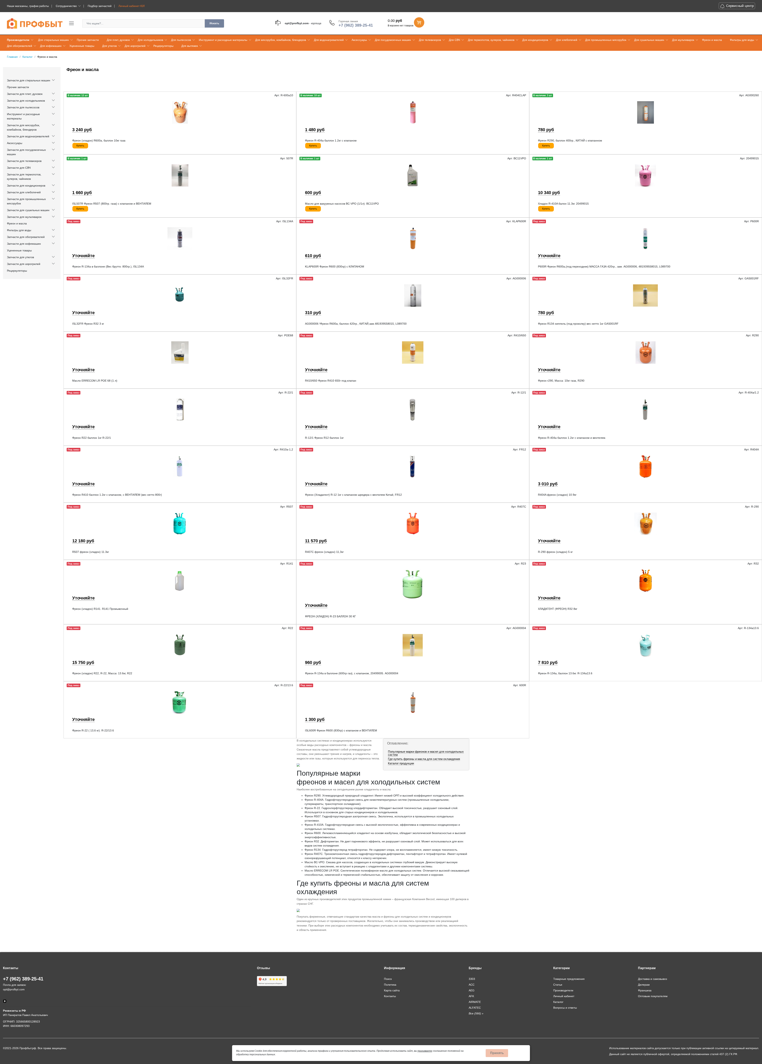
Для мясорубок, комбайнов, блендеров (280, 39)
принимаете (425, 1051)
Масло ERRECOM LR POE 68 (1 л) (94, 380)
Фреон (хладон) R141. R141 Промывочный (100, 608)
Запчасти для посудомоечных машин (26, 152)
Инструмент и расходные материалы (223, 39)
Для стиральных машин (53, 39)
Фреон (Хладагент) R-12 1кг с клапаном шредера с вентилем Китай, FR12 (353, 494)
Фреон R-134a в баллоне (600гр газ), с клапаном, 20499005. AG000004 (351, 673)
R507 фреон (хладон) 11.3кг (90, 551)
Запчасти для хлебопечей (24, 192)
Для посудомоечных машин (393, 39)
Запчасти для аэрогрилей (23, 264)
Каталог (558, 1001)
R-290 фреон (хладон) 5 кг (555, 551)
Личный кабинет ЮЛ (131, 6)
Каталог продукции (401, 763)
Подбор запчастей (100, 6)
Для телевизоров (430, 39)
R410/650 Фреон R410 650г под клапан (330, 380)
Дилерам (644, 984)
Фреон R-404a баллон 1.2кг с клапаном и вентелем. (572, 437)
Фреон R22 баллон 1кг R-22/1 (91, 437)
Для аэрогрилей (135, 45)
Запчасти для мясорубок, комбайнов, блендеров (23, 127)
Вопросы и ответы (565, 1007)
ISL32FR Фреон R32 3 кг (88, 323)
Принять (497, 1053)
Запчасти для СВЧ (19, 167)
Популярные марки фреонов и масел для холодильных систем (426, 753)
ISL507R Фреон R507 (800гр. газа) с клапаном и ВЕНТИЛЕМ (111, 203)
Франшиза (644, 990)
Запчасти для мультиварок (24, 216)
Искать (214, 23)
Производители (18, 39)
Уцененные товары (81, 45)
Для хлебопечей (566, 39)
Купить (80, 145)
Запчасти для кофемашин (24, 243)
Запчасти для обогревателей (26, 237)
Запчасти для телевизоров (24, 161)
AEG (471, 990)
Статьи (557, 984)
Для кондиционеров (535, 39)
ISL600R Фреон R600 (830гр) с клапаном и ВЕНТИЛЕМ (341, 730)
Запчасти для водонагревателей (28, 136)
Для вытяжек (189, 45)
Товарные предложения (569, 978)
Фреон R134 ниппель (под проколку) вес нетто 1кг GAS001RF (578, 323)
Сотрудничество (66, 6)
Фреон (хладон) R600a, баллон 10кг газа (98, 140)
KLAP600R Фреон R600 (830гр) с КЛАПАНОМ (334, 266)
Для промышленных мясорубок (605, 39)
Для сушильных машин (649, 39)
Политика (390, 984)
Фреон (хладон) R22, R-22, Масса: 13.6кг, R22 (102, 673)
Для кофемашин (51, 45)
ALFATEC (475, 1007)
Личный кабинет (563, 996)
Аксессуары (359, 39)
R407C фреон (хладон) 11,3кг (324, 551)
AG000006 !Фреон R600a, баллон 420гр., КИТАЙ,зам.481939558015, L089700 (356, 323)
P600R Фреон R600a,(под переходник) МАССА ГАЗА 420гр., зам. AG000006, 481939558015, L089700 (604, 266)
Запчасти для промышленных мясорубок (26, 201)
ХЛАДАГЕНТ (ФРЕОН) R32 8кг (557, 608)
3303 (472, 978)
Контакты (390, 996)
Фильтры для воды (742, 39)
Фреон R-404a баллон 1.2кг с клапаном (331, 140)
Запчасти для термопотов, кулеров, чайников (24, 176)
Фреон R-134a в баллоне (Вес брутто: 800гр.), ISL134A (108, 266)
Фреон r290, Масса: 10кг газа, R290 (561, 380)
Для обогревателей (19, 45)
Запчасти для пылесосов (23, 107)
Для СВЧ (454, 39)
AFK (471, 996)
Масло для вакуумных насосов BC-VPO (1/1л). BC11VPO (342, 203)
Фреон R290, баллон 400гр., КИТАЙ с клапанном (570, 140)
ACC (471, 984)
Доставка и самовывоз (652, 978)
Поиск (388, 978)
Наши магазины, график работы (28, 6)
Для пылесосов (181, 39)
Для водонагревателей (329, 39)
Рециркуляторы (163, 45)
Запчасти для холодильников (26, 100)
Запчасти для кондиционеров (26, 185)
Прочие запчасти (88, 39)
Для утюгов (109, 45)
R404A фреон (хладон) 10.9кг (557, 494)
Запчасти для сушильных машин (28, 210)
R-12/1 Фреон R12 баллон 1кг (324, 437)
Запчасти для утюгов (20, 257)
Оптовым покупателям (653, 996)
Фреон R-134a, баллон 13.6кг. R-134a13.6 (565, 673)
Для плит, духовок (118, 39)
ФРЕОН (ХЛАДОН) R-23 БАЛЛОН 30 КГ (330, 616)
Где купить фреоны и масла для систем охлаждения (424, 759)
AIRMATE (475, 1001)
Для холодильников (150, 39)
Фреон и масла (712, 39)
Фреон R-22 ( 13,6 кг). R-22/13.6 (93, 730)
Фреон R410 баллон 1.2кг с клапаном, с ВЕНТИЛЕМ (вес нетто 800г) (117, 494)
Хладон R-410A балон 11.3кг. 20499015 (563, 203)
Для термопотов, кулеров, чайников (491, 39)
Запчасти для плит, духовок (24, 93)
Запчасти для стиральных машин (28, 80)
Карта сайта (392, 990)
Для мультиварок (683, 39)
